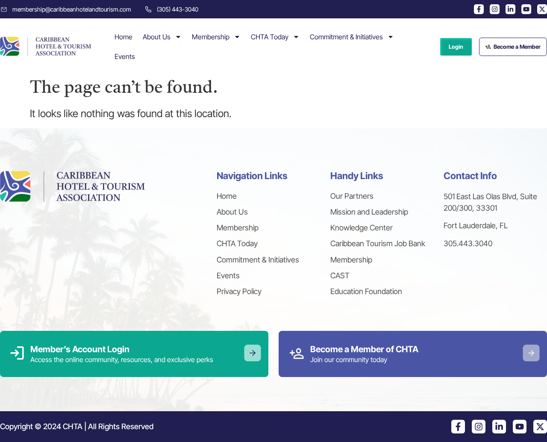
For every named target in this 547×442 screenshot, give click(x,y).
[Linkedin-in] (510, 9)
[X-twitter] (542, 9)
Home (123, 36)
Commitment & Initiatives (346, 36)
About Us (157, 36)
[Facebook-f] (479, 9)
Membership (210, 36)
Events (125, 56)
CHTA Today (269, 36)
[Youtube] (526, 9)
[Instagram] (495, 9)
